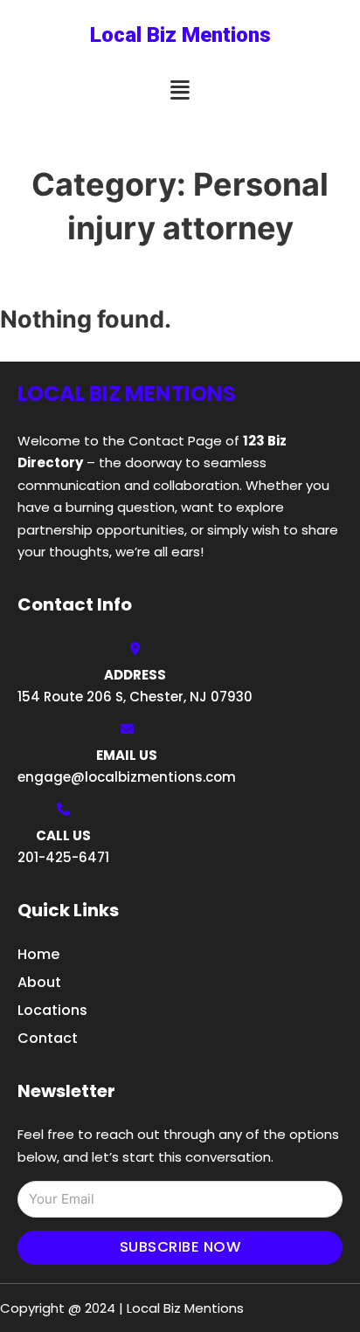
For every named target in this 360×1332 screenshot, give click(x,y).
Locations (52, 1010)
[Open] (180, 90)
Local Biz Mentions (180, 35)
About (39, 982)
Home (38, 954)
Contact (47, 1038)
